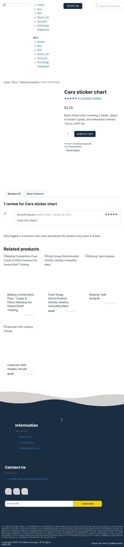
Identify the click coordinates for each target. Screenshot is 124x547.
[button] (46, 38)
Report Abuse (73, 150)
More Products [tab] (35, 193)
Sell (39, 13)
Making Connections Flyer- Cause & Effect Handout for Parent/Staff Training (20, 302)
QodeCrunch (115, 543)
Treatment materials (83, 143)
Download (103, 307)
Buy (39, 9)
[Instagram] (16, 491)
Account (42, 21)
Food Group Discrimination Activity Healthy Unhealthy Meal (58, 300)
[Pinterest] (24, 491)
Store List (43, 17)
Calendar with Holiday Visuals (17, 367)
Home (40, 5)
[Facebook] (8, 491)
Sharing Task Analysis (97, 296)
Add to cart (85, 134)
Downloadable (75, 146)
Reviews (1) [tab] (14, 193)
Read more (21, 318)
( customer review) (90, 98)
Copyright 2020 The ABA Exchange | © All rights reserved (26, 543)
